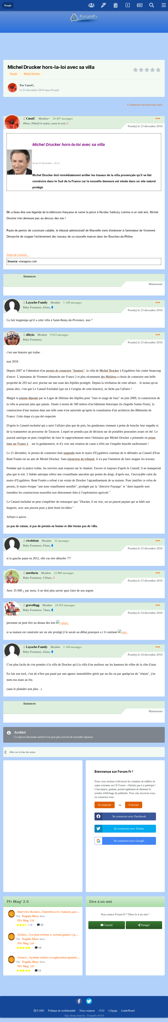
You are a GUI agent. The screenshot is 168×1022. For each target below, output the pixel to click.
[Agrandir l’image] (19, 162)
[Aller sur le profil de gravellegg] (12, 609)
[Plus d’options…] (158, 118)
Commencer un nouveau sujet (144, 104)
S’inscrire (134, 804)
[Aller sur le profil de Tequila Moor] (11, 913)
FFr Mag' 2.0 (26, 920)
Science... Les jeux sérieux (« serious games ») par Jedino (48, 935)
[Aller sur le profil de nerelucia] (12, 577)
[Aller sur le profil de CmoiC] (12, 88)
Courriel (107, 925)
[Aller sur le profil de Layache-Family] (12, 306)
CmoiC (29, 85)
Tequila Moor (30, 916)
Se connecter (104, 804)
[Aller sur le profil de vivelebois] (12, 544)
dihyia (30, 334)
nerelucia (32, 573)
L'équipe (112, 1010)
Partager (145, 925)
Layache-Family (36, 302)
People (55, 90)
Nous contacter (87, 1010)
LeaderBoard (128, 1010)
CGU (102, 1010)
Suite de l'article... (18, 254)
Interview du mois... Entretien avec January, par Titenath (47, 912)
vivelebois (32, 540)
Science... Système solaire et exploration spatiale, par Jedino (47, 958)
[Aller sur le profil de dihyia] (12, 339)
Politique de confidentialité (61, 1010)
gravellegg (32, 605)
